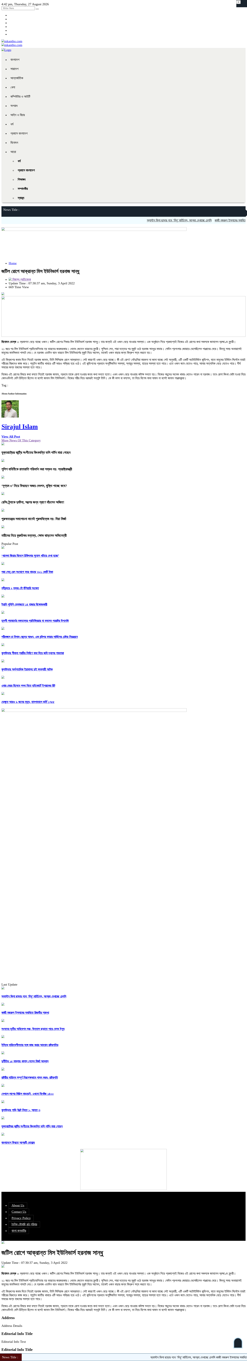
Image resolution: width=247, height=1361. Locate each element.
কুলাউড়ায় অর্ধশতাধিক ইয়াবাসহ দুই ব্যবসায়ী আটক (27, 669)
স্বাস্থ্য (21, 198)
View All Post (10, 436)
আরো (13, 152)
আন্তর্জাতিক (16, 78)
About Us (18, 1205)
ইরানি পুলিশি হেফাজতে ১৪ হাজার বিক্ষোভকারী (24, 604)
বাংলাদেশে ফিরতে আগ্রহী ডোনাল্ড (18, 1142)
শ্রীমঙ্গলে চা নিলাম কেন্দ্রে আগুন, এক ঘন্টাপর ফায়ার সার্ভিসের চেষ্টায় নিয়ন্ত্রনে (39, 637)
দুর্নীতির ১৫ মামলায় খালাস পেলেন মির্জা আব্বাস (24, 1061)
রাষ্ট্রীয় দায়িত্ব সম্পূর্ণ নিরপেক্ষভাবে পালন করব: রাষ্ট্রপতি (29, 1077)
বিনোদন (14, 142)
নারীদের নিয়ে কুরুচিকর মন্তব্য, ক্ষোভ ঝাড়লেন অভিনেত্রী (34, 535)
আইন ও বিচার (17, 115)
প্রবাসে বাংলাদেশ (18, 133)
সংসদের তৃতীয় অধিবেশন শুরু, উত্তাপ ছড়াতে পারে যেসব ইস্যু (33, 1029)
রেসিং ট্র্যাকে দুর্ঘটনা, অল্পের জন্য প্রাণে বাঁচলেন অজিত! (32, 502)
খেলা (12, 87)
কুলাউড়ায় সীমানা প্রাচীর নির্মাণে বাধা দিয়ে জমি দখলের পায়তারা (32, 653)
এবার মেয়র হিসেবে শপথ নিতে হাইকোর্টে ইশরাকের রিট (28, 685)
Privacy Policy (21, 1218)
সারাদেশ (14, 69)
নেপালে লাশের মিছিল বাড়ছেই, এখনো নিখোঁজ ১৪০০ (27, 1094)
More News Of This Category (21, 440)
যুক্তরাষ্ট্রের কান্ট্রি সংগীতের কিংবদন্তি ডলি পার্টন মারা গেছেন (36, 452)
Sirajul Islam (19, 426)
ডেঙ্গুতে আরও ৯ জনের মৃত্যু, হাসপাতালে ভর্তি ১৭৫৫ (27, 702)
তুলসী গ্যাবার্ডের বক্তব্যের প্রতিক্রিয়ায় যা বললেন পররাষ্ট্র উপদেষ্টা (35, 621)
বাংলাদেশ (14, 59)
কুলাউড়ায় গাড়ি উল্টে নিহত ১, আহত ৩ (20, 1110)
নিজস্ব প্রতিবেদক (21, 279)
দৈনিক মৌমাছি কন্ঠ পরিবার (24, 1224)
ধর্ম (11, 124)
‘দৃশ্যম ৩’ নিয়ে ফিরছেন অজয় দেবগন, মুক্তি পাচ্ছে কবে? (34, 486)
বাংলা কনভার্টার (19, 1230)
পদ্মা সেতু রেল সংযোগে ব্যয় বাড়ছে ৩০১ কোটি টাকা (27, 572)
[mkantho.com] (11, 41)
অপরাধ (14, 106)
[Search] (37, 9)
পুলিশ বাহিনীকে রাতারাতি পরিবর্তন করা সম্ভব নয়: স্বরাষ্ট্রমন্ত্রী (36, 469)
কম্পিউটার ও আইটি (20, 96)
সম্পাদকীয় (23, 189)
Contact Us (19, 1211)
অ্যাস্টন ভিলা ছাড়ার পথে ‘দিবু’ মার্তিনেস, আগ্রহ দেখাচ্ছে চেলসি (162, 220)
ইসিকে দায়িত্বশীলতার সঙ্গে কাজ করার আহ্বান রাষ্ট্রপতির (29, 1045)
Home (13, 263)
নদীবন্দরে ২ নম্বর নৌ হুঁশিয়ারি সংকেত (20, 588)
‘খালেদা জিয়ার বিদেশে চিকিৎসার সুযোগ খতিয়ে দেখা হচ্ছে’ (30, 555)
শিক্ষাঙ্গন (21, 179)
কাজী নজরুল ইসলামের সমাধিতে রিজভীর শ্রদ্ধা (221, 220)
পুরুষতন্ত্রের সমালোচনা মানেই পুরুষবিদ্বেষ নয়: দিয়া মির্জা (33, 519)
